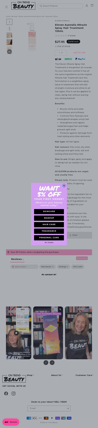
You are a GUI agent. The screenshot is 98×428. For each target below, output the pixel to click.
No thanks (49, 242)
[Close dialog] (64, 186)
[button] (49, 211)
